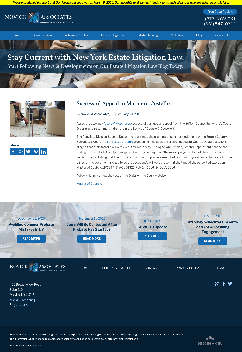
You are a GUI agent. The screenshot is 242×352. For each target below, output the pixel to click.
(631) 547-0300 (220, 24)
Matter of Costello (89, 183)
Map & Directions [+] (24, 300)
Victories (177, 35)
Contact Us (223, 35)
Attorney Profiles (76, 35)
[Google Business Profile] (217, 284)
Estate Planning (147, 35)
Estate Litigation (112, 35)
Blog (199, 35)
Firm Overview (42, 35)
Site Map (219, 268)
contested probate (120, 141)
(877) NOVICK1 (220, 19)
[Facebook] (224, 284)
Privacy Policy (188, 268)
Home (15, 35)
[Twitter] (230, 284)
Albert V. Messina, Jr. (117, 123)
